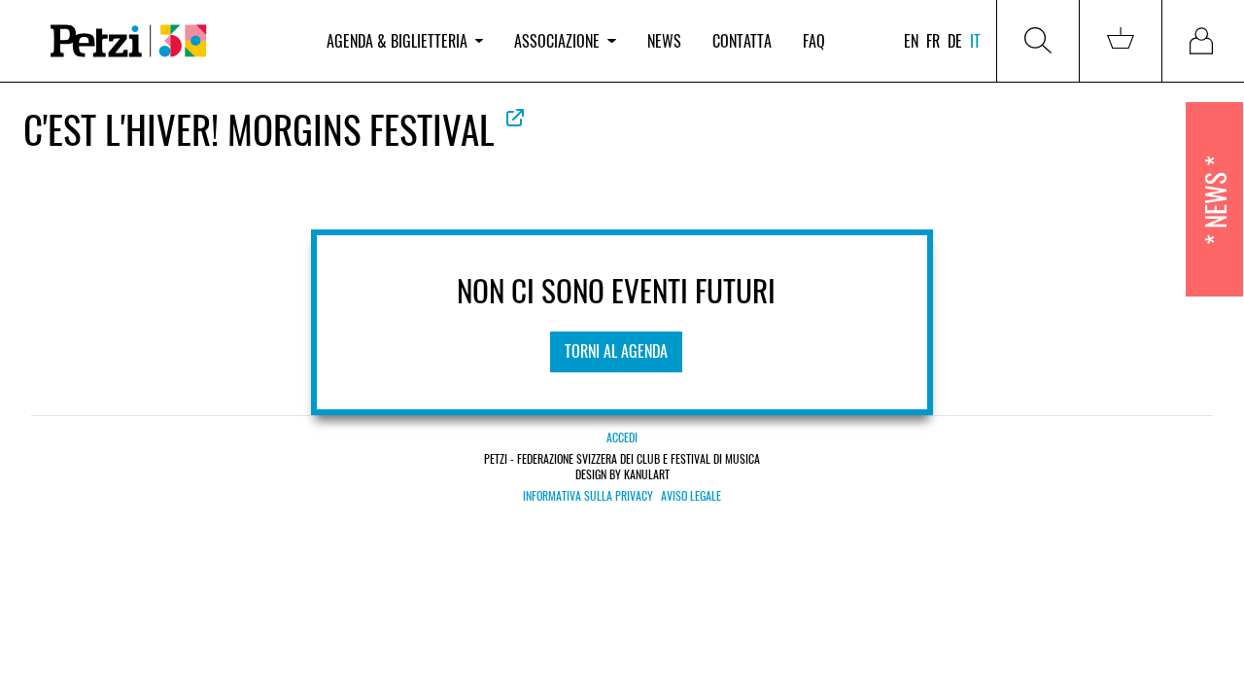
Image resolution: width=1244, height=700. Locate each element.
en (911, 40)
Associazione (557, 40)
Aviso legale (691, 496)
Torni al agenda (616, 351)
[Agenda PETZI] (171, 41)
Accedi (622, 437)
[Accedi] (1203, 41)
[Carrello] (1120, 41)
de (955, 40)
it (975, 40)
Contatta (742, 40)
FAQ (814, 40)
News (664, 40)
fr (933, 40)
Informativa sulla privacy (588, 496)
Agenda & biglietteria (397, 40)
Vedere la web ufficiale (515, 117)
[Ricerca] (1038, 41)
